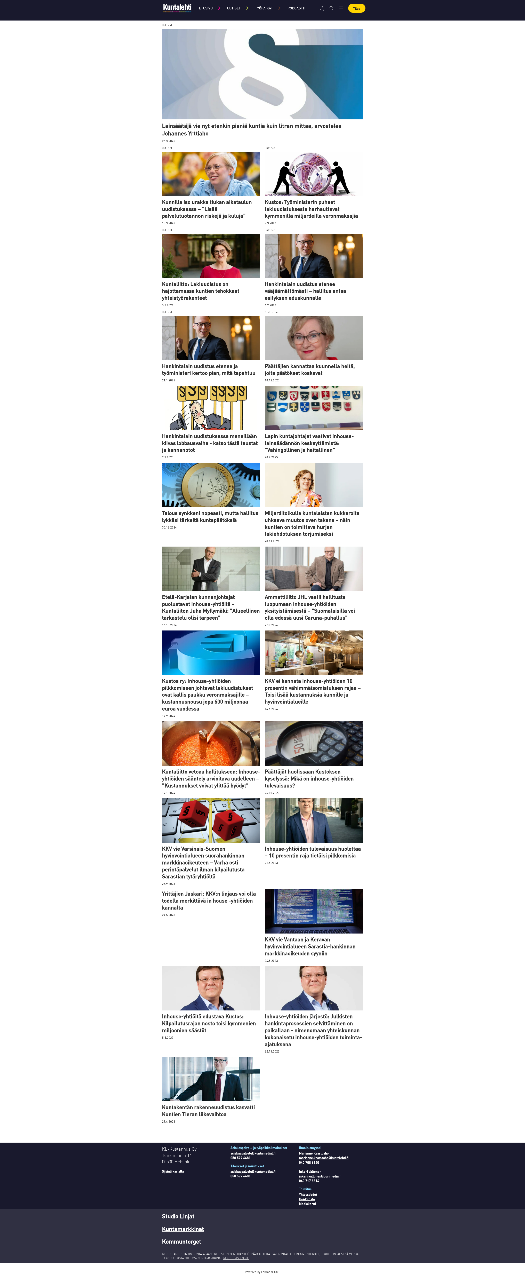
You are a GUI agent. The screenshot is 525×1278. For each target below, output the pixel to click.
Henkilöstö (307, 1199)
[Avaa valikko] (322, 8)
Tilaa (357, 8)
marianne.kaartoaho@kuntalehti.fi (323, 1158)
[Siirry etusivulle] (177, 8)
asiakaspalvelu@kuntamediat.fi (253, 1153)
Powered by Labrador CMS (262, 1272)
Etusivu (206, 8)
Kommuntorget (181, 1241)
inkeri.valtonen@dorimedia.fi (320, 1176)
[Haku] (331, 8)
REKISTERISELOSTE (236, 1258)
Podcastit (297, 8)
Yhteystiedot (308, 1194)
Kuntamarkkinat (183, 1228)
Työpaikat (264, 8)
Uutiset (234, 8)
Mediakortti (307, 1203)
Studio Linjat (178, 1216)
